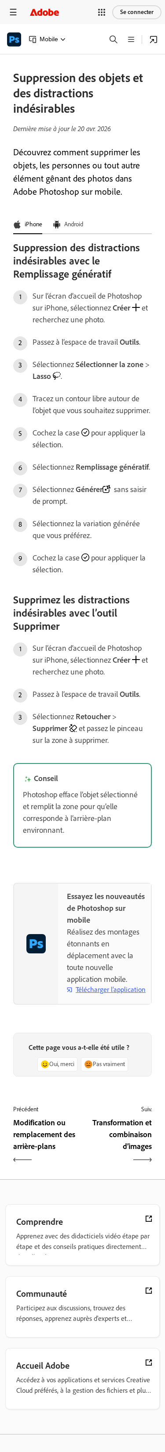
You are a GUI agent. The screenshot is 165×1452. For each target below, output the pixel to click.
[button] (102, 12)
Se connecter (137, 12)
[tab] (27, 225)
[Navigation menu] (13, 12)
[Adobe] (44, 12)
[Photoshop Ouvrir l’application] (153, 39)
